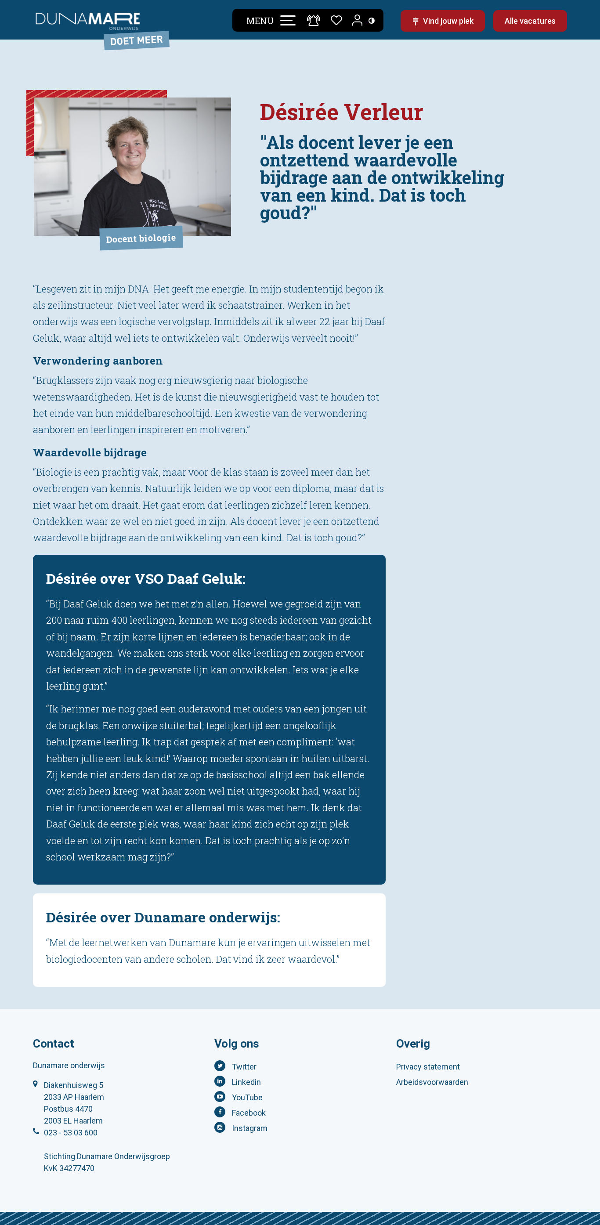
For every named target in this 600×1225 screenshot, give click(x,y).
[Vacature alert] (314, 20)
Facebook (249, 1112)
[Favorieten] (336, 19)
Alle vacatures (530, 20)
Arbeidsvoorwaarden (432, 1082)
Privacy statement (428, 1066)
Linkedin (246, 1082)
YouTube (247, 1097)
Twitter (244, 1066)
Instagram (249, 1128)
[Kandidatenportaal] (358, 20)
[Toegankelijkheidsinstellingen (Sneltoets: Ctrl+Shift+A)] (372, 20)
